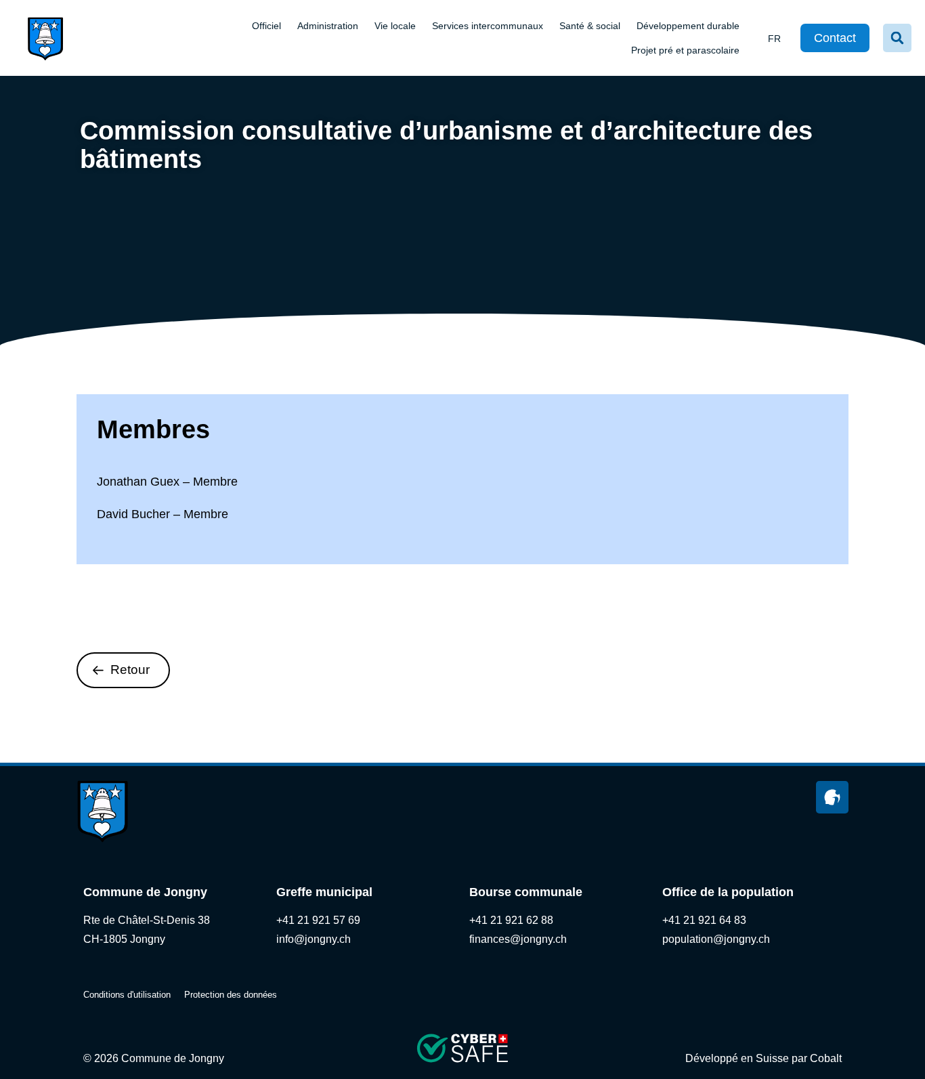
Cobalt (826, 1058)
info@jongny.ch (313, 939)
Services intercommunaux (487, 25)
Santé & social (589, 25)
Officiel (266, 25)
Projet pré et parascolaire (685, 50)
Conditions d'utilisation (127, 995)
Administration (327, 25)
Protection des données (230, 995)
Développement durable (688, 25)
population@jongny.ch (716, 939)
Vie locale (395, 25)
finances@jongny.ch (518, 939)
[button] (897, 38)
